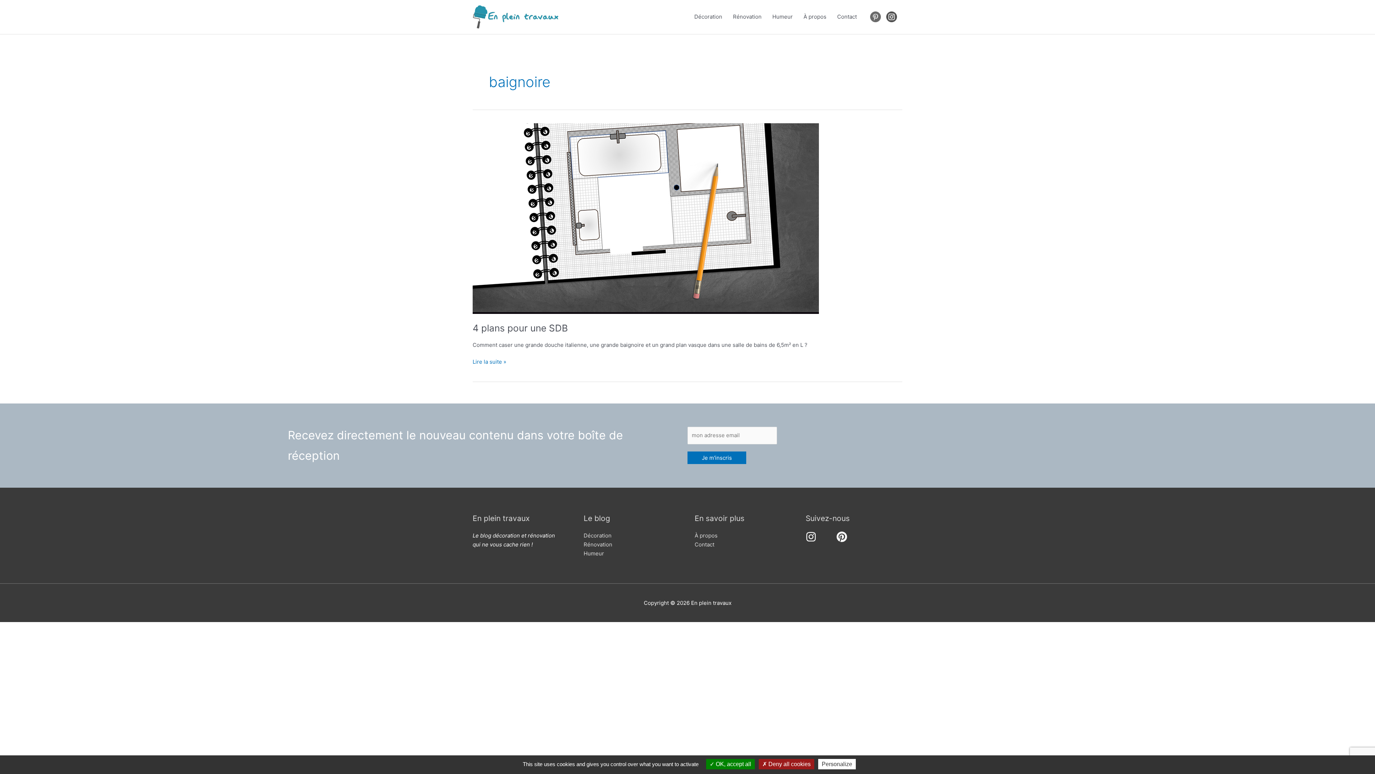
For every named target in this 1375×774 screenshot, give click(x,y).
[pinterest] (843, 536)
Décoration (708, 16)
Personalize (837, 764)
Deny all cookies (789, 764)
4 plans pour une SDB (520, 328)
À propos (815, 16)
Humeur (782, 16)
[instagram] (813, 536)
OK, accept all (732, 764)
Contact (847, 16)
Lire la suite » (489, 362)
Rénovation (747, 16)
